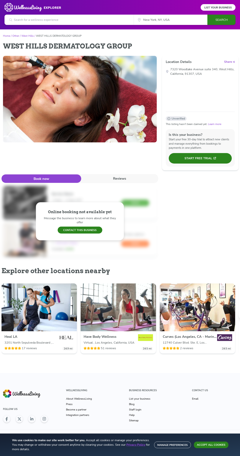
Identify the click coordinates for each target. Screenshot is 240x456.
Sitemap (134, 420)
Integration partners (77, 415)
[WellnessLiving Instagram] (44, 419)
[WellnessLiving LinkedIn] (31, 419)
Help (132, 415)
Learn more (214, 124)
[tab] (41, 178)
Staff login (135, 409)
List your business (139, 399)
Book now (41, 178)
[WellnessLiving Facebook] (6, 419)
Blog (131, 404)
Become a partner (76, 409)
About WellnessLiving (79, 399)
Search (221, 20)
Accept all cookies (211, 445)
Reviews (119, 178)
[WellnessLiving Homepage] (25, 393)
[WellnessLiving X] (19, 419)
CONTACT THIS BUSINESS (80, 230)
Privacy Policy (135, 445)
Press (69, 404)
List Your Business (218, 7)
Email (195, 399)
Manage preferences (172, 445)
